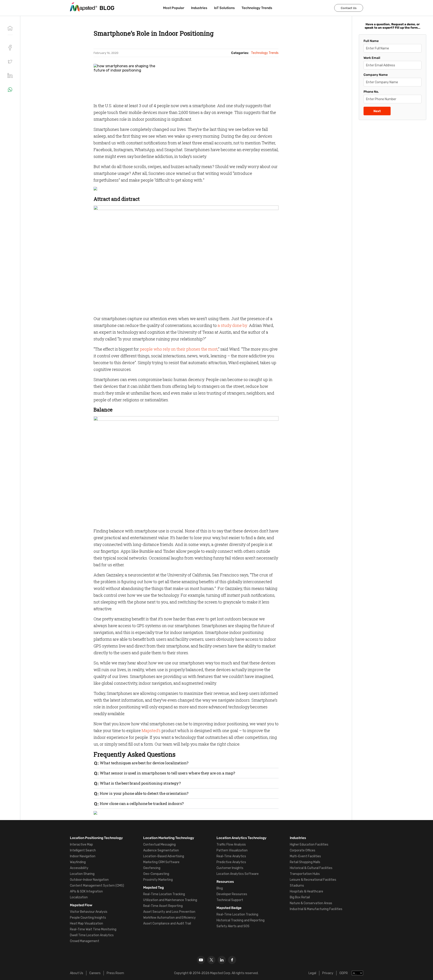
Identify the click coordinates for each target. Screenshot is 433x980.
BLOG (107, 8)
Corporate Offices (302, 850)
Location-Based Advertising (163, 856)
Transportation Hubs (305, 874)
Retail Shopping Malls (305, 862)
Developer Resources (231, 894)
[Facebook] (232, 960)
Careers (95, 973)
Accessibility (79, 868)
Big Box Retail (300, 897)
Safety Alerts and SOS (232, 926)
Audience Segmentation (161, 850)
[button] (10, 62)
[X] (211, 960)
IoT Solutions (224, 8)
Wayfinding (78, 862)
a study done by (233, 325)
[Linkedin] (222, 960)
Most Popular (173, 8)
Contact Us (349, 8)
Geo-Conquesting (156, 874)
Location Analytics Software (237, 874)
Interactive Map (81, 844)
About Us (76, 973)
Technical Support (229, 900)
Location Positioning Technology (96, 838)
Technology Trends (257, 8)
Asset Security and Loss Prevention (169, 912)
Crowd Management (84, 941)
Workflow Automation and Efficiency (169, 918)
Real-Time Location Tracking (164, 894)
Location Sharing (82, 874)
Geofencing (151, 868)
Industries (199, 8)
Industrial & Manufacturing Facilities (316, 909)
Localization (79, 897)
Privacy (327, 973)
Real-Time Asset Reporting (163, 906)
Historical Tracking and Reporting (240, 920)
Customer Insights (229, 868)
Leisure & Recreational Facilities (313, 880)
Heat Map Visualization (86, 923)
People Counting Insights (88, 918)
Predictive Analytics (231, 862)
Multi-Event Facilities (305, 856)
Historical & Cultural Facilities (311, 868)
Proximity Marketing (158, 880)
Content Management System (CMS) (97, 886)
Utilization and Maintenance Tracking (170, 900)
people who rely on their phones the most (179, 349)
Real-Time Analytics (231, 856)
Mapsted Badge (229, 908)
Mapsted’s (151, 730)
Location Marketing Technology (168, 838)
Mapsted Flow (81, 905)
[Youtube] (201, 960)
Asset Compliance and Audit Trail (167, 923)
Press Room (115, 973)
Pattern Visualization (232, 850)
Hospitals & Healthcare (306, 891)
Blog (219, 888)
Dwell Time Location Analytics (92, 935)
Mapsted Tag (153, 887)
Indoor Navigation (82, 856)
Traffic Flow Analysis (231, 844)
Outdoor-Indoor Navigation (89, 880)
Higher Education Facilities (309, 844)
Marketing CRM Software (161, 862)
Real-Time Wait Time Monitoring (93, 929)
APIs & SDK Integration (86, 891)
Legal (312, 973)
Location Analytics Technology (241, 838)
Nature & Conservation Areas (311, 903)
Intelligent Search (83, 850)
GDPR (343, 973)
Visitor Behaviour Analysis (88, 912)
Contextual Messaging (159, 844)
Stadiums (297, 886)
